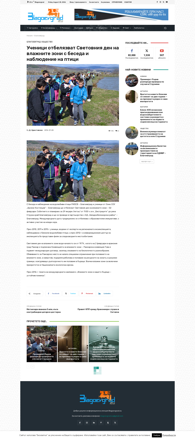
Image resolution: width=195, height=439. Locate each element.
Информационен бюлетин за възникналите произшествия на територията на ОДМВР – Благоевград (153, 151)
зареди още (146, 161)
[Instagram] (160, 2)
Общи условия (58, 436)
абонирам (161, 49)
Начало (30, 36)
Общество (47, 42)
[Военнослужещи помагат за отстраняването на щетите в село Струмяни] (131, 132)
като (132, 49)
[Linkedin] (94, 422)
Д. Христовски (36, 130)
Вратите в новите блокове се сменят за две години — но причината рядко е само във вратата (72, 355)
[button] (165, 28)
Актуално (72, 348)
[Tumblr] (108, 422)
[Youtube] (166, 2)
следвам (147, 49)
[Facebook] (157, 2)
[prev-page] (28, 366)
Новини (41, 351)
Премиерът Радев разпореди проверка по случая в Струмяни (42, 356)
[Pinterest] (101, 422)
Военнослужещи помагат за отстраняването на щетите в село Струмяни (153, 134)
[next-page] (32, 366)
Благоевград (39, 36)
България (103, 343)
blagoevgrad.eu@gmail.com (111, 416)
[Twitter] (163, 2)
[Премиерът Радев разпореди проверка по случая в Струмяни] (42, 344)
